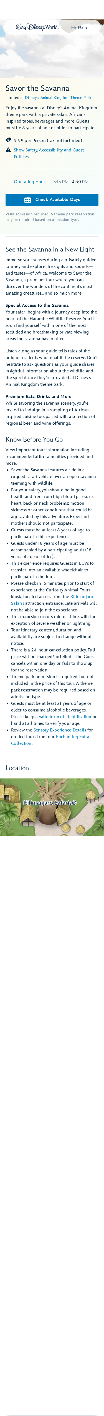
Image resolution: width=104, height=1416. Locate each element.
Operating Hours (31, 182)
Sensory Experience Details (60, 730)
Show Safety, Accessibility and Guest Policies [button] (49, 154)
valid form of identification (65, 717)
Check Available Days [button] (57, 199)
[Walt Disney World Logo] (37, 27)
